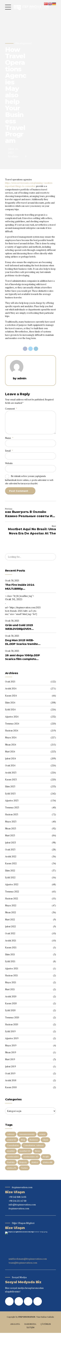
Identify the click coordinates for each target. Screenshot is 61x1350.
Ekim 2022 (10, 870)
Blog (23, 1139)
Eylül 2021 (10, 961)
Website (9, 463)
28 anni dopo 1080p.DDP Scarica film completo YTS (22, 657)
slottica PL (11, 1168)
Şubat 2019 (10, 1066)
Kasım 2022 (11, 863)
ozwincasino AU (30, 1156)
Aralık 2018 (10, 1080)
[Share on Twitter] (30, 349)
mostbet (11, 1151)
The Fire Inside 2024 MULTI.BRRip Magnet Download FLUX (22, 587)
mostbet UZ (24, 1151)
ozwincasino (13, 1156)
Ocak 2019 (10, 1073)
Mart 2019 (10, 1059)
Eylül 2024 (10, 709)
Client (45, 1139)
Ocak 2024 (10, 765)
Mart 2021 (10, 989)
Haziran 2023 (11, 814)
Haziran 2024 (11, 730)
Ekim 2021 (10, 954)
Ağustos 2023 (11, 800)
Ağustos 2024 (11, 716)
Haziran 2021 (11, 975)
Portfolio (11, 1162)
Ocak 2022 (10, 933)
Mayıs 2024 (10, 737)
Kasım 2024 (11, 695)
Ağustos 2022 (11, 884)
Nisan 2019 (10, 1052)
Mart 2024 (10, 751)
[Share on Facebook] (25, 349)
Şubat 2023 (10, 842)
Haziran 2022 (11, 898)
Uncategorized (23, 43)
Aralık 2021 (10, 940)
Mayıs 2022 (10, 905)
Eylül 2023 (10, 793)
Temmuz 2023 (12, 807)
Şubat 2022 (10, 926)
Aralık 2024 (10, 688)
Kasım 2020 (11, 1003)
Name (9, 437)
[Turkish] (46, 3)
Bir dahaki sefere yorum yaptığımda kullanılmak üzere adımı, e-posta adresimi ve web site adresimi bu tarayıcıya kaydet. (29, 480)
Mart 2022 (10, 919)
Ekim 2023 (10, 786)
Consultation (13, 1145)
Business (34, 1139)
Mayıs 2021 (10, 982)
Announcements (27, 1134)
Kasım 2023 (11, 779)
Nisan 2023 (10, 828)
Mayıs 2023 (10, 821)
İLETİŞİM (30, 1327)
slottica (35, 1162)
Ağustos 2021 (11, 968)
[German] (54, 3)
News (37, 1151)
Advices (10, 1134)
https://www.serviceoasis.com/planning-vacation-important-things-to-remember (29, 184)
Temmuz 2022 (12, 891)
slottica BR (47, 1162)
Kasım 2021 (11, 947)
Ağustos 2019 (11, 1038)
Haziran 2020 (11, 1024)
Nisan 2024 (10, 744)
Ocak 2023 (10, 849)
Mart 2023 (10, 835)
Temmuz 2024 (12, 723)
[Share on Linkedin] (36, 349)
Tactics (24, 1168)
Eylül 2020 (10, 1010)
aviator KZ (11, 1139)
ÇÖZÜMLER (45, 1324)
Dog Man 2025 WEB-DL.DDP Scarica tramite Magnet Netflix (21, 642)
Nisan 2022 (10, 912)
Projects (23, 1162)
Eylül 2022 (10, 877)
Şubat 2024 (10, 758)
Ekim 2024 (10, 702)
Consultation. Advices (34, 1145)
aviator (42, 1134)
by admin (13, 156)
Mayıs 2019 (10, 1045)
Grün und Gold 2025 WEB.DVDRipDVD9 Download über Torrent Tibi (22, 627)
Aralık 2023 (10, 772)
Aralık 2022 (10, 856)
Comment (11, 408)
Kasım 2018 (11, 1087)
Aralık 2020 (10, 996)
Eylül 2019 (10, 1031)
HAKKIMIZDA (30, 1324)
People (46, 1156)
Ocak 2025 (10, 681)
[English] (50, 3)
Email (9, 450)
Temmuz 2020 (12, 1017)
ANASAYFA (15, 1324)
